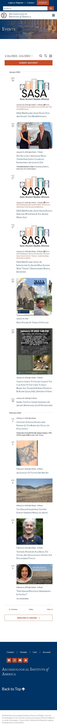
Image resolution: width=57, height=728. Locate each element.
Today (31, 609)
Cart (35, 652)
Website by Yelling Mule (38, 720)
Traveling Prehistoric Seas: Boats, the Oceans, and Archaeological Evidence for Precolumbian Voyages (34, 555)
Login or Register (16, 2)
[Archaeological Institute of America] (5, 13)
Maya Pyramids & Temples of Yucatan (32, 322)
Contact (30, 2)
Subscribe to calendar (27, 617)
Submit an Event (28, 62)
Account (47, 652)
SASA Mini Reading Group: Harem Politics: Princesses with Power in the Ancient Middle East (34, 214)
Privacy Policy (24, 720)
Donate (43, 3)
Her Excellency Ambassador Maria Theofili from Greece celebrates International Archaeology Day (31, 159)
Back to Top (12, 689)
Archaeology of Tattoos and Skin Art (32, 472)
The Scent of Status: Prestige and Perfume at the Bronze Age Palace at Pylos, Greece (32, 425)
